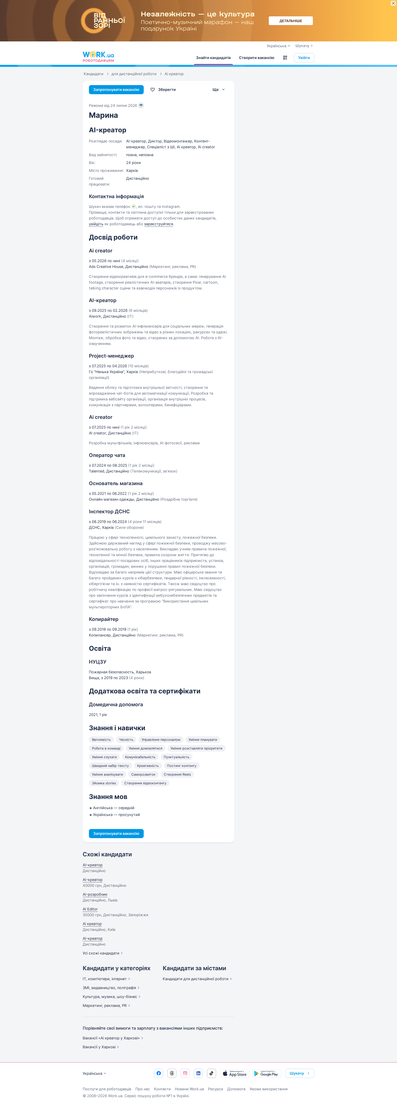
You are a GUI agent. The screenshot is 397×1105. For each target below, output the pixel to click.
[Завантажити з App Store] (234, 1073)
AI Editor (90, 909)
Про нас (142, 1089)
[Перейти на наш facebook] (158, 1073)
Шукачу (302, 45)
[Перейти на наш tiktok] (211, 1073)
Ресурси (215, 1089)
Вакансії (99, 1047)
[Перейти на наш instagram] (185, 1073)
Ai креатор (92, 924)
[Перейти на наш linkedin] (198, 1073)
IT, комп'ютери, (105, 979)
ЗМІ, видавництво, (109, 988)
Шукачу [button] (297, 1073)
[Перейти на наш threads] (171, 1073)
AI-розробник (95, 894)
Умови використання (269, 1089)
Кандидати (195, 979)
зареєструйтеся (158, 224)
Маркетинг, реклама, (105, 1005)
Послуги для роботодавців (107, 1089)
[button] (285, 58)
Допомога (236, 1089)
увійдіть (96, 224)
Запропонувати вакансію (116, 89)
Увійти (304, 57)
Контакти (162, 1089)
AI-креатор (93, 865)
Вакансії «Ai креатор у (111, 1038)
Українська (92, 1073)
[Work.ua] (98, 56)
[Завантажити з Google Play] (266, 1073)
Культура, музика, (110, 996)
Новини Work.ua (189, 1089)
